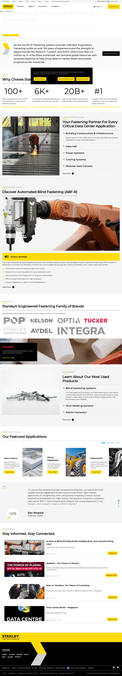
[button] (14, 1)
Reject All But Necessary (66, 79)
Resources (43, 6)
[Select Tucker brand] (95, 321)
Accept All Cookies (83, 79)
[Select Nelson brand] (42, 320)
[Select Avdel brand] (42, 331)
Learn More (6, 287)
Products (20, 6)
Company (55, 6)
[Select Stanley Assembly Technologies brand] (15, 331)
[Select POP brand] (15, 320)
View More (67, 173)
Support (31, 6)
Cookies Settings (40, 79)
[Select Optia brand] (69, 320)
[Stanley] (8, 6)
